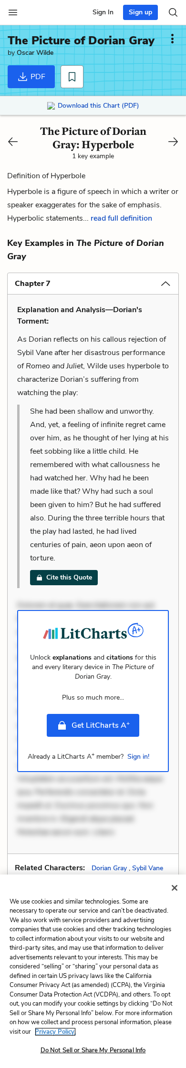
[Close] (174, 887)
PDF (37, 76)
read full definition (121, 218)
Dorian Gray (109, 868)
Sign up (140, 12)
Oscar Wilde (35, 52)
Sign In (103, 12)
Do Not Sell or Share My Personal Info (93, 1050)
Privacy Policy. (55, 1031)
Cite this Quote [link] (69, 577)
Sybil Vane (147, 868)
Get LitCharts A (101, 725)
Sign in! (138, 756)
